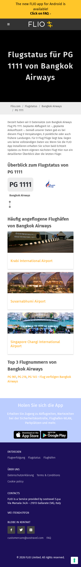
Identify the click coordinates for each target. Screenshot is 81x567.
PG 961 (12, 377)
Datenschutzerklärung (21, 475)
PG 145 (32, 377)
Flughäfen (49, 457)
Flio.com (16, 106)
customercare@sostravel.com (26, 538)
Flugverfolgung (16, 457)
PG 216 (22, 377)
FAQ (49, 538)
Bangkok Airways (52, 106)
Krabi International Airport (32, 261)
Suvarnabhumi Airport (28, 301)
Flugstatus (31, 106)
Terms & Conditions (48, 475)
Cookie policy (16, 481)
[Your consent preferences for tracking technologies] (74, 560)
